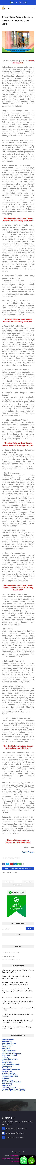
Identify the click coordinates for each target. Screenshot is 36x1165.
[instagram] (20, 2)
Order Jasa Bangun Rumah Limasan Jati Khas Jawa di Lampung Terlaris (17, 1002)
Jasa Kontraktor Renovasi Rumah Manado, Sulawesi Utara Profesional (16, 977)
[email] (11, 2)
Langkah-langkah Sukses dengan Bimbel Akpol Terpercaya (18, 1015)
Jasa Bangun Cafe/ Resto (11, 858)
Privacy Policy (19, 1158)
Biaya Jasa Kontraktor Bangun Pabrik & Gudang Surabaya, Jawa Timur (18, 971)
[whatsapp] (16, 2)
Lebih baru (8, 882)
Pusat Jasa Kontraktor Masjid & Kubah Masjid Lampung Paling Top (17, 1028)
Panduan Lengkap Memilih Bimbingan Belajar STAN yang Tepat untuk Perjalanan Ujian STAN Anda (17, 991)
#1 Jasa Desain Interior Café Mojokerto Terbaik (17, 997)
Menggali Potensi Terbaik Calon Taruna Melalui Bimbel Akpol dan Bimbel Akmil (17, 1021)
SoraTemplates (14, 1155)
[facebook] (25, 2)
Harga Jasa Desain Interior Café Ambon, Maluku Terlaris (18, 1009)
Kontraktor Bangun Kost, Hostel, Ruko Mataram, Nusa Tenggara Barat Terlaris (15, 984)
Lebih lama (27, 882)
